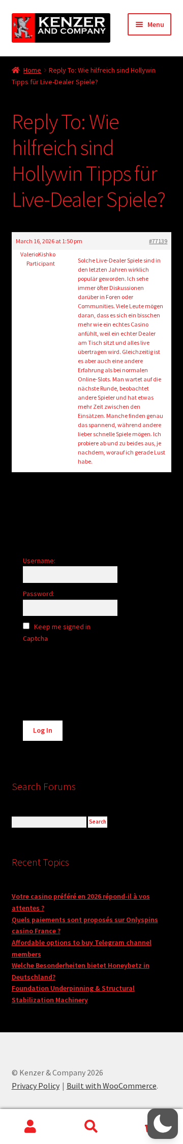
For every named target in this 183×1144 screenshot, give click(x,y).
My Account (30, 1126)
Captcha (36, 638)
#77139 (158, 241)
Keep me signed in (62, 626)
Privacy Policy (35, 1086)
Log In (42, 730)
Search (91, 1126)
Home (32, 70)
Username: (39, 560)
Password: (38, 593)
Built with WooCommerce (112, 1086)
